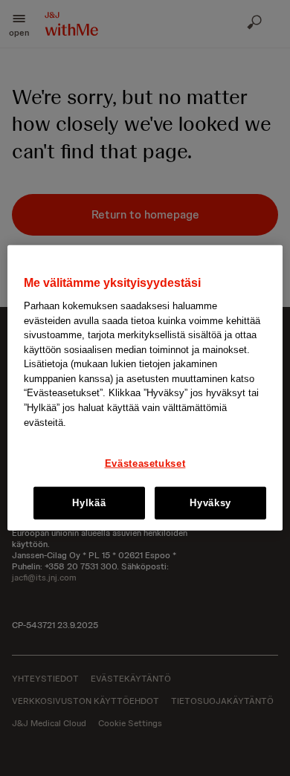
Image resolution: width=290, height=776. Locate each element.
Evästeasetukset (145, 463)
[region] (145, 388)
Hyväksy (210, 502)
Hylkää (89, 502)
